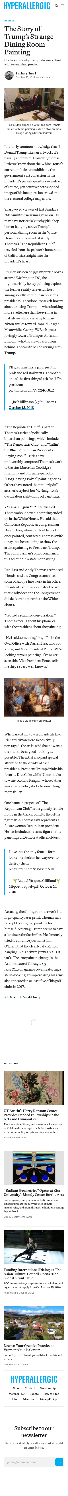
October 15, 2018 (21, 407)
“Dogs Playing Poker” (21, 479)
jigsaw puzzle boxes (48, 272)
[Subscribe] (59, 1462)
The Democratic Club (22, 444)
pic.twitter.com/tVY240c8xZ (31, 390)
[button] (48, 1388)
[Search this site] (56, 6)
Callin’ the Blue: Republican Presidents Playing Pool (31, 450)
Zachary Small (26, 73)
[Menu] (63, 6)
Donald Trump (31, 997)
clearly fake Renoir (43, 946)
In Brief (9, 20)
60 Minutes (15, 215)
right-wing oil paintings (41, 496)
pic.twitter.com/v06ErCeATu (31, 869)
